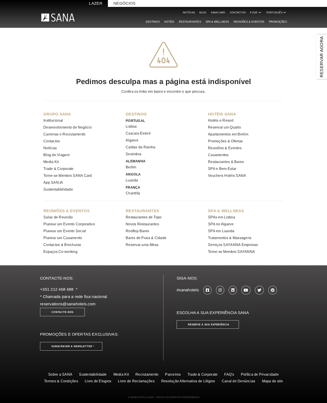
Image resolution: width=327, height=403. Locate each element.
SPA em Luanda (221, 231)
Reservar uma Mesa (142, 245)
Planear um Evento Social (64, 231)
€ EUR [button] (256, 12)
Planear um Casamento (62, 238)
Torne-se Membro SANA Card (67, 175)
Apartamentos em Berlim (228, 134)
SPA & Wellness (217, 21)
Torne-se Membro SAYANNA (231, 252)
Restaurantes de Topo (143, 217)
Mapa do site (272, 381)
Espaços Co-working (60, 252)
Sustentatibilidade (58, 189)
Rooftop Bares (137, 231)
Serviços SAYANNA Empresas (233, 245)
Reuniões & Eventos (249, 21)
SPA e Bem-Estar (222, 169)
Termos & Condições (61, 381)
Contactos (238, 12)
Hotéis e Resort (220, 120)
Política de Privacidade (260, 374)
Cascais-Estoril (138, 133)
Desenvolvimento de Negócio (67, 127)
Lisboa (131, 126)
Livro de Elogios (98, 381)
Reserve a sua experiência (208, 324)
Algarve (132, 140)
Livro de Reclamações (136, 381)
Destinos (153, 21)
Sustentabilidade (93, 374)
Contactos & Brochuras (62, 245)
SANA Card (218, 12)
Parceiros (173, 374)
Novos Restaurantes (142, 224)
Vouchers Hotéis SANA (227, 175)
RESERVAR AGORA (321, 56)
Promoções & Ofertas (225, 141)
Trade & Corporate (58, 169)
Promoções (278, 21)
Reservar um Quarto (224, 127)
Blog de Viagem (56, 155)
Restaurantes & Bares (226, 162)
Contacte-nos (62, 312)
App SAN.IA (53, 182)
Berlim (131, 167)
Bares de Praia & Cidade (146, 238)
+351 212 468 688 (56, 289)
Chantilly (133, 193)
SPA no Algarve (221, 224)
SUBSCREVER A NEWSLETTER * (72, 346)
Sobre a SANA (60, 374)
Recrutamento (146, 374)
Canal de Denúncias (238, 381)
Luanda (132, 180)
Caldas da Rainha (140, 147)
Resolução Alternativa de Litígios (188, 381)
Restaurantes (190, 21)
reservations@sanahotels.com (67, 304)
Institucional (53, 120)
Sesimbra (133, 154)
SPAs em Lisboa (221, 217)
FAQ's (229, 374)
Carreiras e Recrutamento (64, 134)
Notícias (189, 12)
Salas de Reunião (58, 217)
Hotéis (169, 21)
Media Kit (51, 162)
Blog (202, 12)
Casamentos (218, 155)
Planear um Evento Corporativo (69, 224)
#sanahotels (188, 290)
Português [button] (276, 12)
